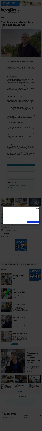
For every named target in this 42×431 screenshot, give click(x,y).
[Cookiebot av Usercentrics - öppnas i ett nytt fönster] (35, 208)
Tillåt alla (33, 221)
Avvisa (9, 221)
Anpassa (20, 221)
